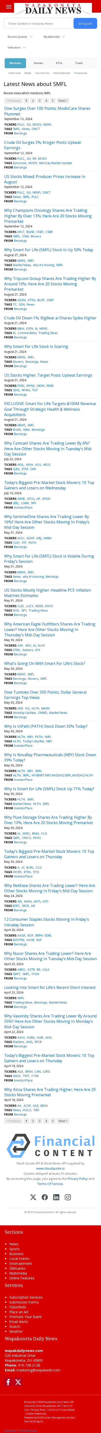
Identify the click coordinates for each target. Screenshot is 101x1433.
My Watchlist (52, 36)
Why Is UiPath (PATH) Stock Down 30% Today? (46, 726)
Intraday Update (24, 713)
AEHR (21, 499)
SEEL (16, 503)
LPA (37, 650)
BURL (30, 867)
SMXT (16, 974)
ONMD (42, 713)
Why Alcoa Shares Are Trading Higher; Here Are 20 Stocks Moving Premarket (50, 1092)
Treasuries (80, 73)
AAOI (21, 1037)
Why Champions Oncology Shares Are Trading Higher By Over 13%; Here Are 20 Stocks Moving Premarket (48, 216)
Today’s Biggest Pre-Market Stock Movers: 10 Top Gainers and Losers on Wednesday (49, 485)
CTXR (34, 1076)
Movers (36, 236)
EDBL (48, 935)
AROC (47, 465)
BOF (30, 935)
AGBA (31, 1037)
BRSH (29, 1072)
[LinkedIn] (56, 1197)
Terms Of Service (50, 1184)
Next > (63, 101)
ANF (20, 708)
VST (24, 542)
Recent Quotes (17, 36)
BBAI (20, 328)
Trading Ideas (48, 333)
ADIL (20, 465)
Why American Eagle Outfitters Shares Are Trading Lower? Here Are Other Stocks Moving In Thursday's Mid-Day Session (49, 629)
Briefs (17, 430)
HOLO (27, 1110)
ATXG (31, 300)
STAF (25, 469)
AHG (48, 1037)
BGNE (30, 232)
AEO (28, 645)
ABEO (21, 970)
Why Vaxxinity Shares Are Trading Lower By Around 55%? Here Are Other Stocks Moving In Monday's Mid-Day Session (50, 1021)
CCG (44, 833)
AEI (19, 901)
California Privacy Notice (62, 1409)
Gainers (27, 650)
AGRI (40, 1037)
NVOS (32, 542)
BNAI (35, 833)
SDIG (16, 390)
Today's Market (33, 741)
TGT (35, 390)
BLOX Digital (36, 1421)
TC (15, 304)
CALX (45, 970)
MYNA (30, 386)
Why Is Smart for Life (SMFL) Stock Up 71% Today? (49, 788)
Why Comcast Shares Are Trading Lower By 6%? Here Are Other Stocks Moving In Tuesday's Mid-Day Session (48, 448)
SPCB (38, 1042)
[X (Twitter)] (33, 1197)
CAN (38, 1072)
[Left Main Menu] (9, 7)
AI (34, 645)
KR (34, 159)
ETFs (59, 63)
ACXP (27, 1106)
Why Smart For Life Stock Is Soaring (36, 346)
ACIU (20, 538)
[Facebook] (45, 1197)
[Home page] (53, 8)
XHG (16, 610)
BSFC (16, 906)
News (28, 73)
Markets (15, 63)
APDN (46, 499)
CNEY (40, 232)
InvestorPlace (23, 507)
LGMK (25, 503)
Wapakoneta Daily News (56, 1402)
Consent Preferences (20, 1430)
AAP (20, 645)
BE (38, 970)
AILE (20, 1072)
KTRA (16, 650)
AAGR (21, 935)
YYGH (35, 974)
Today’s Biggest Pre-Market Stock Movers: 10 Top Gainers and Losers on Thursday (49, 854)
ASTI (45, 901)
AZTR (31, 970)
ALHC (41, 645)
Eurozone (19, 163)
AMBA (47, 538)
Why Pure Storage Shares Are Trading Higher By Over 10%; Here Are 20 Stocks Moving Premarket (48, 820)
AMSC (26, 833)
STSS (36, 872)
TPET (26, 1076)
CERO (46, 1072)
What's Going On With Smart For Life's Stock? (44, 663)
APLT (20, 232)
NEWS (47, 124)
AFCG (31, 499)
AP (38, 499)
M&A (26, 430)
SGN (22, 304)
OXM (25, 236)
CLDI (16, 542)
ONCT (36, 129)
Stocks (38, 63)
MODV (37, 124)
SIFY (33, 503)
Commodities (27, 333)
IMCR (25, 906)
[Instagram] (68, 1197)
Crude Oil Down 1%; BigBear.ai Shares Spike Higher (50, 318)
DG (27, 708)
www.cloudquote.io (50, 1168)
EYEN (29, 328)
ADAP (30, 538)
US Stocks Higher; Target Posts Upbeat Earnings (48, 375)
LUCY (29, 606)
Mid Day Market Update (55, 163)
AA (19, 1106)
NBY (30, 737)
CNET (50, 300)
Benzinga (20, 133)
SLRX (16, 469)
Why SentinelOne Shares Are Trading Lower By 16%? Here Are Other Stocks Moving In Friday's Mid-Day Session (46, 522)
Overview (15, 73)
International (61, 73)
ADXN (21, 300)
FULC (21, 124)
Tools (79, 63)
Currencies (42, 73)
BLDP (41, 300)
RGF (39, 940)
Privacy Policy (78, 1178)
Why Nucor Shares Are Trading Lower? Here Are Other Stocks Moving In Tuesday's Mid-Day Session (50, 956)
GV (29, 124)
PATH (39, 737)
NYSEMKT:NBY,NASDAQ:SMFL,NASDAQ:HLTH (62, 775)
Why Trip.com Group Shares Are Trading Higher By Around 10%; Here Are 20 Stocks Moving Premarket (50, 284)
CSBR (49, 232)
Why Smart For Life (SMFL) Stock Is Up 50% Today (48, 249)
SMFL (16, 129)
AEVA (29, 465)
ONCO (26, 838)
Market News (22, 265)
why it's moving (43, 265)
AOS (38, 465)
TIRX (36, 1110)
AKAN (28, 901)
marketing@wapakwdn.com (38, 1370)
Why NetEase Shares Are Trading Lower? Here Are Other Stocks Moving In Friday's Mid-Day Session (49, 888)
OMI (33, 469)
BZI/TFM (18, 940)
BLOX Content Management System (56, 1417)
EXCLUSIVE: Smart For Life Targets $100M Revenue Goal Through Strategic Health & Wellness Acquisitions (50, 409)
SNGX (17, 1076)
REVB (50, 386)
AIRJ (38, 538)
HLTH (35, 708)
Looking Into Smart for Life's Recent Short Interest (50, 987)
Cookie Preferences (36, 1413)
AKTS (37, 901)
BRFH (39, 935)
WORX (17, 872)
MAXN (45, 708)
